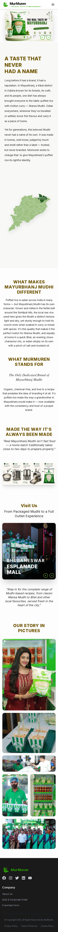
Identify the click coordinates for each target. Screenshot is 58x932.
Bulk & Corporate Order (15, 899)
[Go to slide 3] (30, 37)
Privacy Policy (11, 926)
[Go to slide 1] (24, 37)
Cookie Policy (47, 926)
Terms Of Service (29, 926)
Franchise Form (10, 905)
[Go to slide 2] (27, 37)
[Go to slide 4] (33, 37)
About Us (7, 894)
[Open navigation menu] (53, 4)
